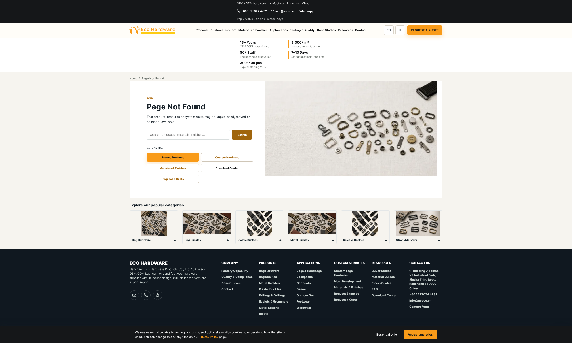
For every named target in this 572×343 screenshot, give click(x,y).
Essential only (386, 334)
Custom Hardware (223, 30)
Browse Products (173, 157)
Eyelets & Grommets (273, 301)
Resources (345, 30)
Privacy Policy (208, 337)
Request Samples (346, 293)
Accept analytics (420, 334)
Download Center (227, 168)
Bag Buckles (268, 277)
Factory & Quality (302, 30)
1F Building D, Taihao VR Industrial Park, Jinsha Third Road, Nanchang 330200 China (424, 279)
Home (133, 78)
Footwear (303, 301)
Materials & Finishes (252, 30)
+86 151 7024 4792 (254, 11)
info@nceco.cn (285, 11)
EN (389, 30)
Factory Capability (234, 271)
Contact (361, 30)
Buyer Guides (381, 271)
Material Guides (383, 277)
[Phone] (146, 295)
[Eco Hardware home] (152, 30)
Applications (278, 30)
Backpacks (305, 277)
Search (242, 134)
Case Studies (326, 30)
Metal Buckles (269, 283)
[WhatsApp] (157, 295)
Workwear (304, 307)
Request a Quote (425, 30)
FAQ (375, 289)
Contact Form (419, 306)
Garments (304, 283)
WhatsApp (306, 11)
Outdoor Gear (306, 295)
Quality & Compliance (237, 277)
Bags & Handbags (309, 271)
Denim (301, 289)
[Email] (134, 295)
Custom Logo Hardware (343, 273)
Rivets (263, 313)
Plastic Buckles (270, 289)
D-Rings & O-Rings (272, 295)
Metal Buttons (269, 307)
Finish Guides (381, 283)
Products (202, 30)
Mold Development (347, 281)
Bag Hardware (269, 271)
